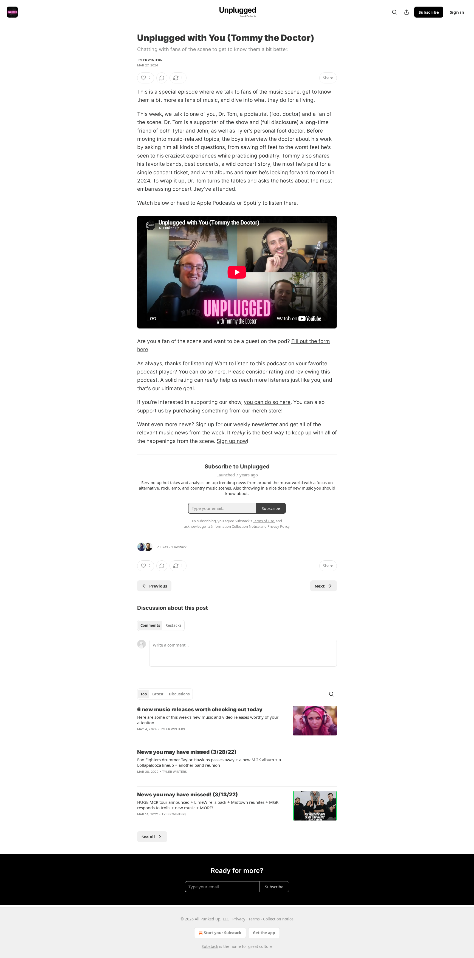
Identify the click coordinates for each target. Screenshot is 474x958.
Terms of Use (263, 520)
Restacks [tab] (173, 625)
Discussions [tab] (179, 694)
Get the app (264, 932)
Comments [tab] (150, 625)
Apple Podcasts (216, 203)
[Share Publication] (406, 12)
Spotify (252, 203)
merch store (266, 411)
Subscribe (429, 12)
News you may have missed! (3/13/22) (187, 794)
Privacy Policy (278, 526)
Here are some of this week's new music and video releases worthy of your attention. (207, 719)
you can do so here (267, 402)
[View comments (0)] (161, 77)
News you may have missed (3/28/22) (186, 752)
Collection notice (278, 919)
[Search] (394, 12)
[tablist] (161, 625)
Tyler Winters (149, 60)
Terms (254, 919)
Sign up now (232, 441)
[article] (237, 723)
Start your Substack (222, 932)
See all (148, 836)
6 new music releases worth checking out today (200, 709)
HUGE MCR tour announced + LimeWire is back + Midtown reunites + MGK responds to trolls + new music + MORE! (207, 804)
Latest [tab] (157, 694)
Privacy (238, 919)
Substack (210, 946)
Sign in (457, 12)
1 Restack (179, 546)
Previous (158, 586)
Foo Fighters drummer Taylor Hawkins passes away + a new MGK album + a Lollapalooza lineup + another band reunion (209, 762)
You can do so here (202, 372)
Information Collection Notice (235, 526)
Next (320, 586)
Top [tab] (143, 694)
